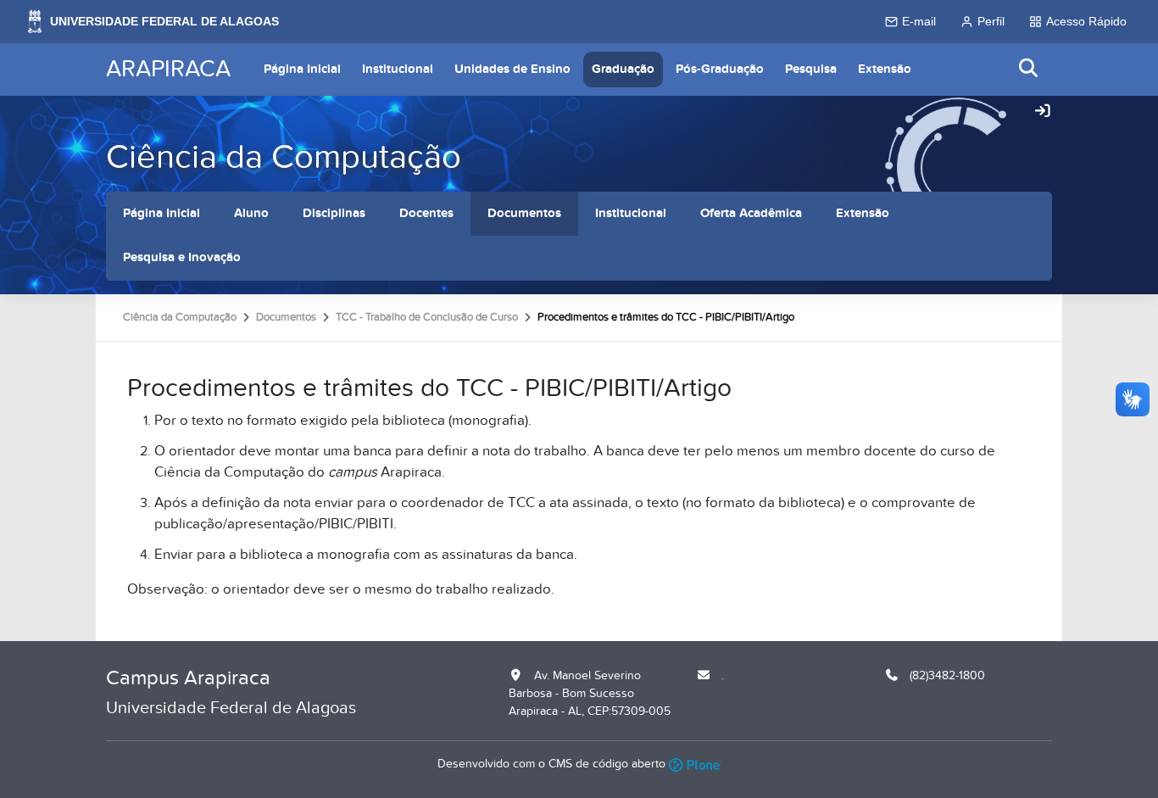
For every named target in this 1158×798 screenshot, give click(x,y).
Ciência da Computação (283, 157)
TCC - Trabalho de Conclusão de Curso (427, 317)
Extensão (884, 69)
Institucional (397, 69)
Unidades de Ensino (512, 69)
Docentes (426, 213)
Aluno (251, 213)
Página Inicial (302, 69)
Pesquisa (811, 69)
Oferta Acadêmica (751, 213)
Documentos (524, 213)
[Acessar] (1042, 112)
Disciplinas (334, 213)
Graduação (623, 69)
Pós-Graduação (720, 69)
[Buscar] (1029, 69)
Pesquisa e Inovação (182, 257)
